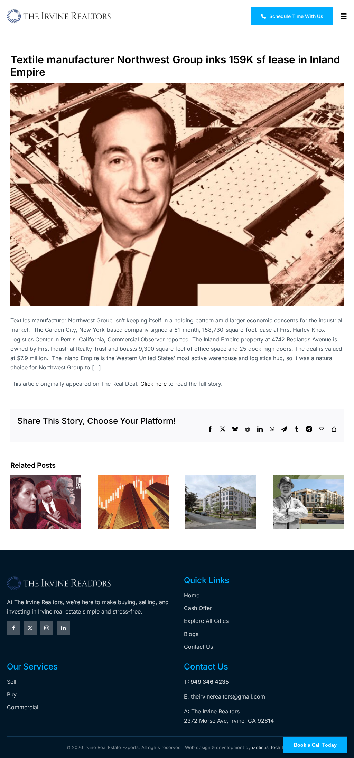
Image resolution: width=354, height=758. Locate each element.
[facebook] (13, 628)
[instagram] (46, 628)
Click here (153, 383)
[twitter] (30, 628)
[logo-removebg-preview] (59, 578)
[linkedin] (63, 628)
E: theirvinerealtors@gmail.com (224, 696)
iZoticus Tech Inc (270, 747)
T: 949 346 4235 (206, 681)
